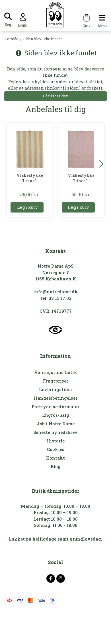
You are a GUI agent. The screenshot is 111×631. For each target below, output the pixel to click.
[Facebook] (50, 578)
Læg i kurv (27, 207)
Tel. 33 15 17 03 (55, 298)
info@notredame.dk (55, 291)
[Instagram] (60, 578)
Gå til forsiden (55, 95)
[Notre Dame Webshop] (55, 14)
